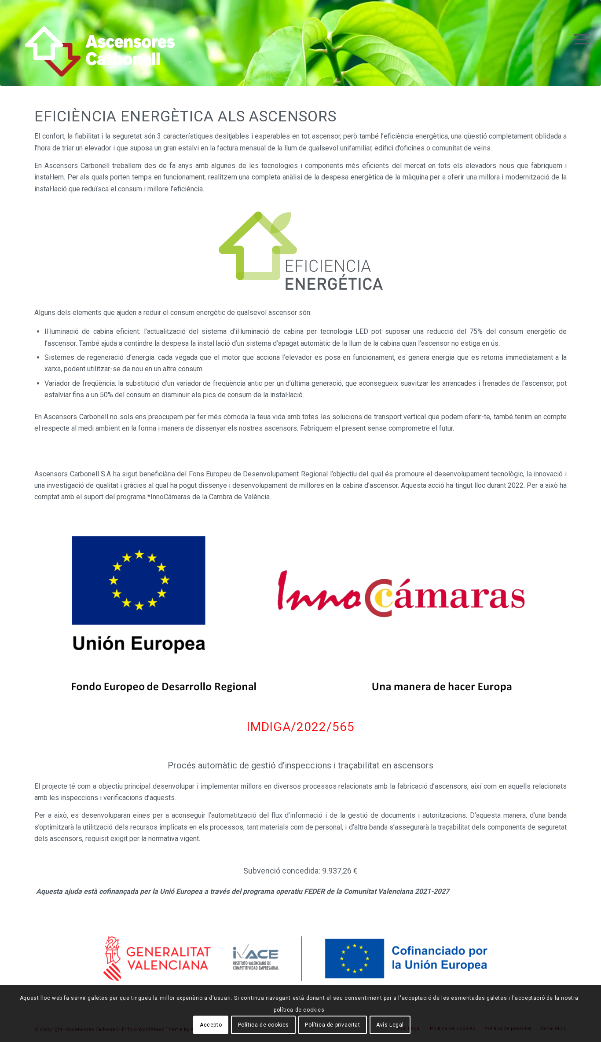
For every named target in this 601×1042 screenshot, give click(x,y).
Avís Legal (390, 1025)
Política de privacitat (332, 1025)
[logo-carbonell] (100, 57)
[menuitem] (578, 39)
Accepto (211, 1025)
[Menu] (578, 39)
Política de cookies (263, 1025)
